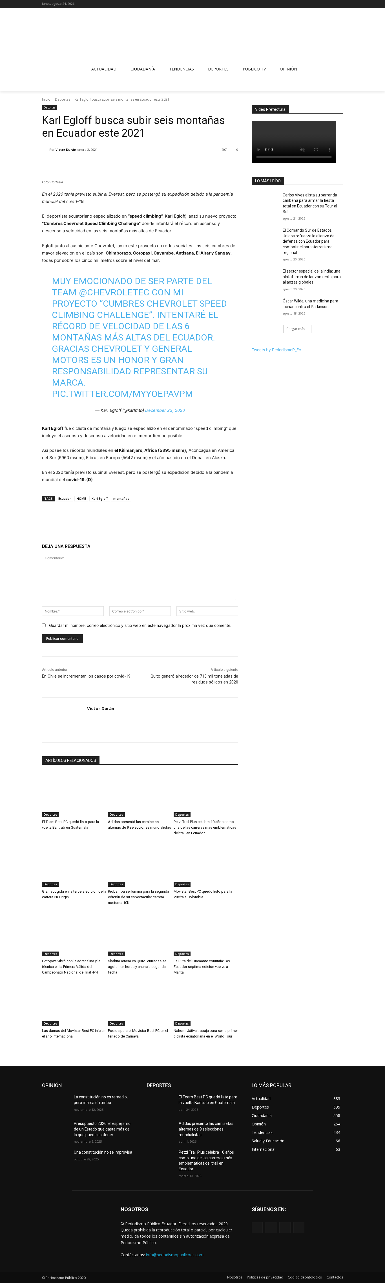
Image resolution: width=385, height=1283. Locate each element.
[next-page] (54, 1048)
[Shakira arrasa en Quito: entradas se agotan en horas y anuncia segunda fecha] (140, 933)
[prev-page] (45, 1048)
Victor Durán (66, 149)
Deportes (62, 99)
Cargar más (295, 328)
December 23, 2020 (165, 410)
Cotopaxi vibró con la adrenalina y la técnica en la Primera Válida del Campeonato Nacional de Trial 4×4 (71, 966)
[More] (152, 164)
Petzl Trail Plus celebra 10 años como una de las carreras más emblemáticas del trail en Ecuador (205, 827)
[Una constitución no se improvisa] (55, 1159)
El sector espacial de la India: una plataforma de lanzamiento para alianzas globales (312, 276)
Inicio (46, 99)
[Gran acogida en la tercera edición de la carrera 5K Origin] (74, 864)
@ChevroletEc (114, 292)
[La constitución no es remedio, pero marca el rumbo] (55, 1104)
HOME (81, 498)
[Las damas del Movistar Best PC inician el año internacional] (74, 1003)
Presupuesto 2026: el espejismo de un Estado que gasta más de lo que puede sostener (102, 1129)
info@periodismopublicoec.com (174, 1254)
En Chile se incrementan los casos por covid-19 (86, 676)
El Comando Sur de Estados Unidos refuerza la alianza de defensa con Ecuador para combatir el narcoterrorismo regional (309, 241)
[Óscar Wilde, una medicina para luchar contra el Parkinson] (265, 308)
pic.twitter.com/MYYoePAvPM (122, 393)
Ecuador (64, 498)
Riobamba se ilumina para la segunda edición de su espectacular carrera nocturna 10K (138, 897)
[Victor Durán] (45, 149)
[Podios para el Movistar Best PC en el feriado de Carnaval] (140, 1003)
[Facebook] (316, 4)
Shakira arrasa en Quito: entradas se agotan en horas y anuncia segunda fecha (137, 966)
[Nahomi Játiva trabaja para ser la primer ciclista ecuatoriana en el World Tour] (206, 1003)
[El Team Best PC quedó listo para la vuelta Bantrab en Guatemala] (74, 794)
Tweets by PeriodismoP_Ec (276, 349)
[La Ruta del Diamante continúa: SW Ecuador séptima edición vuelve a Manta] (206, 933)
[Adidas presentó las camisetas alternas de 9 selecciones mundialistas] (140, 794)
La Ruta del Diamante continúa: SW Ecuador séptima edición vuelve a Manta (202, 966)
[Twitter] (332, 4)
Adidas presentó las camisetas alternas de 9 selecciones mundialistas (206, 1129)
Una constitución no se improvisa (103, 1152)
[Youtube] (340, 4)
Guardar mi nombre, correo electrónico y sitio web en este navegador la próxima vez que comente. (140, 625)
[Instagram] (324, 4)
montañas (121, 498)
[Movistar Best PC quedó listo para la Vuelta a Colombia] (206, 864)
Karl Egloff (100, 498)
